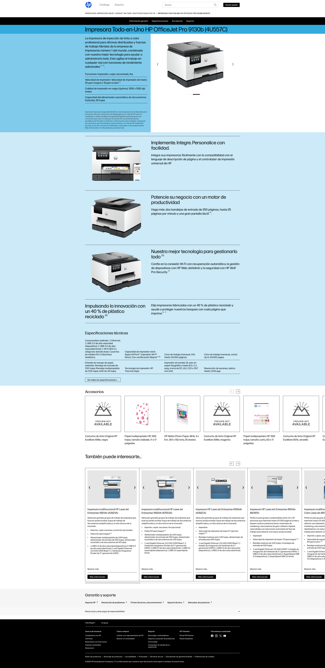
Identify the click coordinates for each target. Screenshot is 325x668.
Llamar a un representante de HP (130, 635)
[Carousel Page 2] (191, 94)
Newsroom (89, 648)
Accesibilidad (130, 657)
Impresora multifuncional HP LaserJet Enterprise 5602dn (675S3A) (162, 511)
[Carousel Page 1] (188, 94)
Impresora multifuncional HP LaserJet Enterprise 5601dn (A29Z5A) (108, 511)
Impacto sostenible (93, 645)
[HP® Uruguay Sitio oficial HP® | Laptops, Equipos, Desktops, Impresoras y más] (88, 5)
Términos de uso (156, 657)
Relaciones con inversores (96, 642)
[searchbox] (187, 5)
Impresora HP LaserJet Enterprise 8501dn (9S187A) (273, 511)
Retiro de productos (93, 657)
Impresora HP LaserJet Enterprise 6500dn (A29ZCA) (219, 511)
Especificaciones (160, 21)
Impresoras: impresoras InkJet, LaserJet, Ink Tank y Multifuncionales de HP (120, 13)
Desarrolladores (186, 639)
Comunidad (152, 642)
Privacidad (143, 657)
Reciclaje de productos (113, 657)
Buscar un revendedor (126, 639)
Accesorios (177, 21)
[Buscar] (215, 4)
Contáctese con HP (93, 635)
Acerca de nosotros (93, 631)
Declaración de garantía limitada (179, 657)
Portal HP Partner (187, 635)
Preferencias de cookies (204, 657)
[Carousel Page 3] (193, 94)
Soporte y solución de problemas (161, 639)
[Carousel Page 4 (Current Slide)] (198, 94)
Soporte (190, 21)
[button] (158, 64)
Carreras (89, 639)
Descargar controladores (158, 635)
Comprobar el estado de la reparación (159, 646)
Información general (138, 21)
